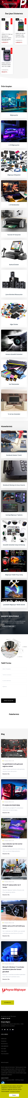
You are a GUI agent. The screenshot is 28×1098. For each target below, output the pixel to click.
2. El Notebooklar (14, 205)
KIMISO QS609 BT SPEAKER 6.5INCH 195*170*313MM (6, 64)
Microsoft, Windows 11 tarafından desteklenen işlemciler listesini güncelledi (13, 969)
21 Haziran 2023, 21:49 (9, 761)
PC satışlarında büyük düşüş (11, 805)
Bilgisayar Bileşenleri (14, 175)
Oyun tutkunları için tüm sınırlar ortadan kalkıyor (12, 845)
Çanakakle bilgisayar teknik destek (14, 605)
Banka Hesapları (4, 1062)
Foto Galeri (3, 1048)
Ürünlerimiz (3, 1041)
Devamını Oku (6, 774)
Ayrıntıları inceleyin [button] (15, 1091)
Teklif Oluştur (8, 701)
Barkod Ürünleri (14, 265)
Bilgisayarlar (14, 115)
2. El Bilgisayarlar (14, 145)
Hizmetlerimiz (4, 1043)
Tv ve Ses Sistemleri (14, 414)
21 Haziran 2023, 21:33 (9, 881)
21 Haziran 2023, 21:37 (9, 840)
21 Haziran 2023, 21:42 (9, 802)
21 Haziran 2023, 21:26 (9, 922)
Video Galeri (3, 1051)
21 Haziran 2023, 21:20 (9, 964)
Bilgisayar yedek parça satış (14, 575)
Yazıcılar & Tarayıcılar (14, 235)
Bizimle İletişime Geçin (8, 626)
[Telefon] (3, 1083)
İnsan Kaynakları (5, 1053)
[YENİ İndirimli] (7, 25)
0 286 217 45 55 (5, 1018)
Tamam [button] (14, 1095)
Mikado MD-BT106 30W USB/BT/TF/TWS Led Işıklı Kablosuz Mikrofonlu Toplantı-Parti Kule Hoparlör (7, 35)
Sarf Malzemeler (14, 384)
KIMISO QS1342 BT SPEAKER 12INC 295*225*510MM (20, 35)
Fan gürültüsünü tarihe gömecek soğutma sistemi (13, 765)
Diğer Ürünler (14, 324)
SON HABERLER (4, 1046)
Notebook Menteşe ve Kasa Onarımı (14, 485)
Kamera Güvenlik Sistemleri (14, 354)
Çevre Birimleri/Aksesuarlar (14, 294)
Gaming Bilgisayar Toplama (14, 515)
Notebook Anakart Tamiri (14, 455)
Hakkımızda (3, 1038)
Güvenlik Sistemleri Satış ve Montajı (14, 545)
